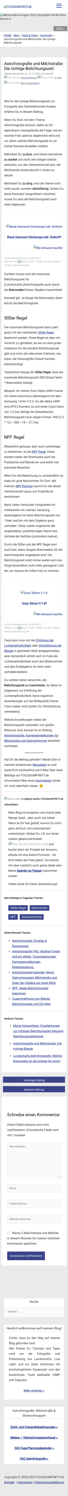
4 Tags (58, 77)
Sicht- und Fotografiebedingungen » (34, 1427)
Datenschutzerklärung (49, 1482)
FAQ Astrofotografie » (34, 1458)
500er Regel (46, 332)
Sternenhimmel (32, 917)
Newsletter (39, 765)
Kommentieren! (29, 77)
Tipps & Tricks (30, 35)
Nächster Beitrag (34, 1089)
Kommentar (43, 780)
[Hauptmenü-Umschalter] (59, 6)
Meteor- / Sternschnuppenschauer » (34, 1437)
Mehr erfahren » (34, 1390)
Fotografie (46, 35)
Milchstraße (39, 908)
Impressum (25, 1482)
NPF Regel (39, 452)
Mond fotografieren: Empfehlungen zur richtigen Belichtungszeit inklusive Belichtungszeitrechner (38, 1031)
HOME (7, 35)
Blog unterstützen (30, 83)
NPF (13, 917)
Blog (16, 35)
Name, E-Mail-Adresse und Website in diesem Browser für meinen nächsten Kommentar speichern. (33, 1238)
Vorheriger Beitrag (34, 1080)
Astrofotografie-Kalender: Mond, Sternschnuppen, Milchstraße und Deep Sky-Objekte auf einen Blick (34, 978)
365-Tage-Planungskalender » (34, 1448)
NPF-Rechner (24, 486)
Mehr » (60, 28)
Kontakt (9, 1482)
